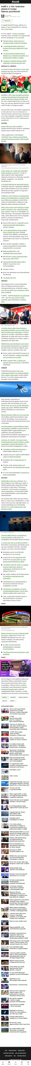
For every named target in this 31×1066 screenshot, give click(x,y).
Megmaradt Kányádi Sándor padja (14, 262)
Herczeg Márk (8, 15)
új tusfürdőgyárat (18, 460)
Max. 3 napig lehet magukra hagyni (14, 596)
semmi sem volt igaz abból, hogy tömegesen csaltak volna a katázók (15, 290)
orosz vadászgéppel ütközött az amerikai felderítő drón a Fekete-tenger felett (15, 373)
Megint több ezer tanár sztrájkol (11, 126)
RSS (15, 1055)
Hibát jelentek (12, 1050)
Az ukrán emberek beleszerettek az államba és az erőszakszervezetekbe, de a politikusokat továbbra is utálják (16, 56)
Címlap (9, 1064)
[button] (4, 697)
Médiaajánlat (8, 1055)
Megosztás (7, 20)
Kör (22, 1064)
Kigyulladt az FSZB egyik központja (14, 449)
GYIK (6, 1050)
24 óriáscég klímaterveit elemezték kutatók (14, 184)
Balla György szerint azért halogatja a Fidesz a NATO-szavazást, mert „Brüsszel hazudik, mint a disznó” (15, 209)
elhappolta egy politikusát (21, 295)
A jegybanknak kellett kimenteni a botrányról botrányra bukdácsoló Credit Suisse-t (15, 48)
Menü (3, 1064)
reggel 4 (7, 16)
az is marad (16, 554)
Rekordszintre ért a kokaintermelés (14, 582)
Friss (15, 1064)
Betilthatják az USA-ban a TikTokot (12, 481)
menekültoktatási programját (12, 253)
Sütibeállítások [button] (21, 1055)
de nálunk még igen (9, 278)
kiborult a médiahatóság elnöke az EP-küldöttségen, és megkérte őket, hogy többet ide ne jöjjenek (15, 198)
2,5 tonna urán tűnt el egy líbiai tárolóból (14, 543)
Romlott (5, 269)
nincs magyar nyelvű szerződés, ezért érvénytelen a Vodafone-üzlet (14, 300)
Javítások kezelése (9, 1053)
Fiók (28, 1064)
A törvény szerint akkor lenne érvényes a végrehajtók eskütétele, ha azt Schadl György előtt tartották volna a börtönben (15, 330)
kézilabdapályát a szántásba (11, 647)
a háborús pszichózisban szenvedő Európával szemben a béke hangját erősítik (15, 139)
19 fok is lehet (8, 29)
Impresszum (21, 1050)
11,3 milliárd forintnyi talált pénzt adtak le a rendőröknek (15, 567)
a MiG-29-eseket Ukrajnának (12, 457)
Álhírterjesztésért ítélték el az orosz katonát (15, 415)
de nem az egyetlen (18, 33)
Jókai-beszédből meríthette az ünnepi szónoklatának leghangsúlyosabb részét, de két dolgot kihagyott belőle (15, 97)
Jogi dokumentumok (20, 1053)
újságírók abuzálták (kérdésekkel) (13, 225)
